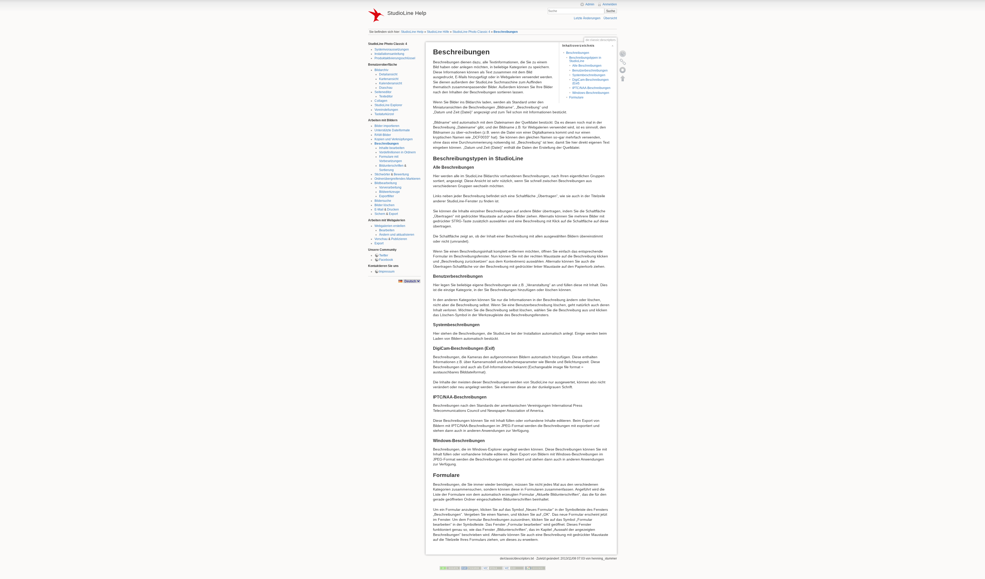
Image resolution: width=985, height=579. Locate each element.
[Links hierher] (623, 62)
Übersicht (610, 18)
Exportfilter (386, 196)
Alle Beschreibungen (587, 65)
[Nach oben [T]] (623, 78)
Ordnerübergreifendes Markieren (397, 179)
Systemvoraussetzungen (392, 49)
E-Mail (379, 209)
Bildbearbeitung (386, 183)
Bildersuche (383, 201)
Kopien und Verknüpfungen (394, 139)
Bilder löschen (385, 205)
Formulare (576, 97)
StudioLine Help (412, 32)
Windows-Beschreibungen (590, 93)
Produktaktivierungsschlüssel (395, 58)
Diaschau (385, 87)
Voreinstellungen (386, 110)
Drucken (393, 209)
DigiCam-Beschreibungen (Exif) (590, 81)
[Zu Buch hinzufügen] (623, 70)
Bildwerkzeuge (389, 192)
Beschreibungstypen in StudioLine (585, 59)
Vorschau (381, 239)
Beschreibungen (506, 32)
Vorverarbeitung (390, 187)
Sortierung (386, 170)
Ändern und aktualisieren (396, 234)
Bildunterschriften (391, 165)
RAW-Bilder (383, 135)
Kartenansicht (388, 79)
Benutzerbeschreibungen (590, 70)
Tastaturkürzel (384, 114)
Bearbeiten (387, 230)
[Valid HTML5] (492, 568)
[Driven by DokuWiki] (535, 568)
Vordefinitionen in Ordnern (397, 152)
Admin (589, 4)
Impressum (387, 271)
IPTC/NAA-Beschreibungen (591, 88)
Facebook (386, 260)
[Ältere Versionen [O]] (623, 53)
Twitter (383, 255)
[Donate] (450, 568)
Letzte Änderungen (587, 18)
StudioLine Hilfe (438, 32)
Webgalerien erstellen (390, 226)
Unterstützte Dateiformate (392, 130)
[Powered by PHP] (471, 568)
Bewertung (401, 174)
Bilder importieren (387, 126)
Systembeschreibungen (588, 75)
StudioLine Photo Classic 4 (471, 32)
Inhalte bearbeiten (392, 148)
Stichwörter (382, 174)
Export (393, 214)
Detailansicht (388, 74)
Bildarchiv (381, 70)
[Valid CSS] (514, 568)
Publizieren (399, 239)
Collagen (381, 101)
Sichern (380, 214)
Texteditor (386, 96)
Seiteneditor (383, 92)
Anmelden (610, 4)
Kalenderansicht (390, 83)
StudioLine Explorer (388, 105)
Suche (610, 11)
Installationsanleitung (389, 54)
